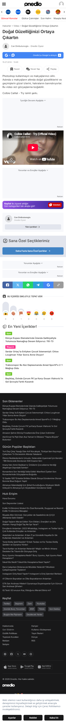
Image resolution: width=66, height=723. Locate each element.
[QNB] (48, 12)
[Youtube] (24, 654)
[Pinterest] (30, 654)
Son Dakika (54, 609)
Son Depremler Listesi (12, 503)
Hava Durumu (8, 498)
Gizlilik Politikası (9, 633)
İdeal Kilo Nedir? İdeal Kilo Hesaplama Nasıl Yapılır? (26, 562)
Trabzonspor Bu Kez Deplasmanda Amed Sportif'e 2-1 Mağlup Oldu (33, 366)
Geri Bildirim (8, 629)
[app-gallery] (45, 667)
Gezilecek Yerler (34, 614)
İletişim (5, 644)
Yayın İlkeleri (37, 633)
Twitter (7, 603)
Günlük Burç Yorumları (14, 609)
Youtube (41, 603)
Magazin (10, 347)
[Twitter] (18, 654)
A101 (32, 609)
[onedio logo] (31, 685)
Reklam (5, 640)
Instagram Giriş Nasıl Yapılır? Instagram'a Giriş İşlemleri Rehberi (32, 573)
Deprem (19, 603)
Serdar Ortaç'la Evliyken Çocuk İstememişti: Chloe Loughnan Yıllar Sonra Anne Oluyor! (31, 353)
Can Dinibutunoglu (27, 46)
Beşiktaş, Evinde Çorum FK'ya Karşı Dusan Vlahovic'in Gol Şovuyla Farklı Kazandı (34, 380)
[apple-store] (10, 667)
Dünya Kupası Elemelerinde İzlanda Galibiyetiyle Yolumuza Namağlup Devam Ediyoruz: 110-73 (30, 340)
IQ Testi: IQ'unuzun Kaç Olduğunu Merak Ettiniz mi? (26, 590)
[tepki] (5, 313)
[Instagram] (5, 654)
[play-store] (28, 667)
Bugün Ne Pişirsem (13, 614)
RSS (33, 640)
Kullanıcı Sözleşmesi (41, 629)
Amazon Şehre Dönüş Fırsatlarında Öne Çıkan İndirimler (28, 433)
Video (16, 25)
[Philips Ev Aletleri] (18, 12)
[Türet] (58, 12)
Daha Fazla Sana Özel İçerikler (31, 251)
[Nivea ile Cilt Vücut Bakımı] (8, 12)
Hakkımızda (7, 626)
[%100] (38, 12)
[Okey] (28, 12)
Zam (30, 603)
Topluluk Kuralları (10, 637)
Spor (9, 333)
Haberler (6, 25)
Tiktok (42, 609)
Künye (34, 637)
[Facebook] (11, 654)
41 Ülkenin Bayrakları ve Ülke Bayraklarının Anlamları (26, 578)
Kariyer (34, 626)
